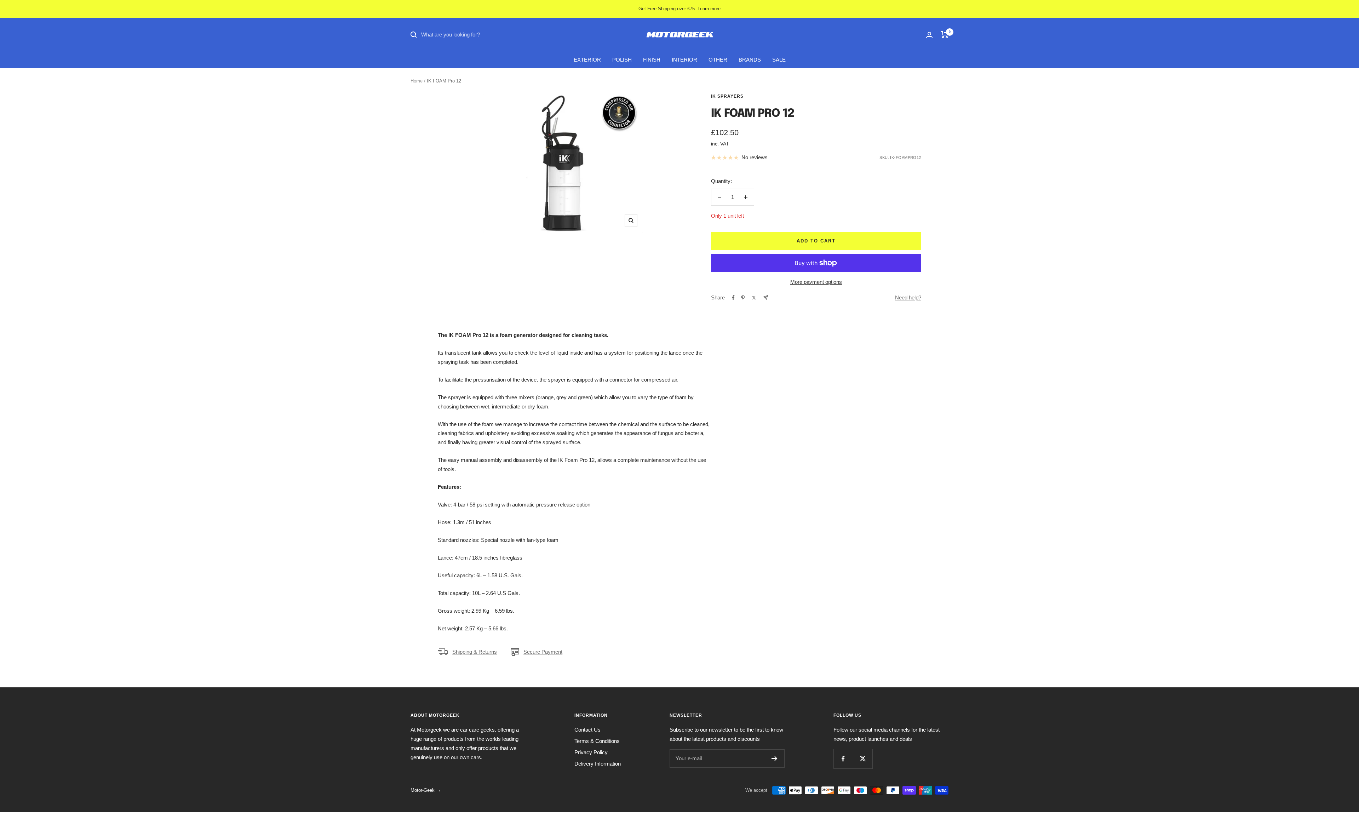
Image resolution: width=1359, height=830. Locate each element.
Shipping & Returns (474, 652)
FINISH (651, 60)
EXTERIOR (587, 60)
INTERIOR (684, 60)
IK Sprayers (727, 96)
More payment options (816, 282)
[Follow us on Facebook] (843, 758)
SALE (779, 60)
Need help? (908, 297)
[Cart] (944, 34)
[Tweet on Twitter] (754, 297)
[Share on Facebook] (733, 297)
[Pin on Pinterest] (743, 297)
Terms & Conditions (597, 741)
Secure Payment (542, 652)
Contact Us (587, 730)
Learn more (709, 8)
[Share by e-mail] (765, 297)
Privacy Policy (591, 752)
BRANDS (750, 60)
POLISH (622, 60)
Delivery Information (597, 764)
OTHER (718, 60)
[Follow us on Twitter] (862, 758)
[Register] (775, 758)
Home (417, 81)
